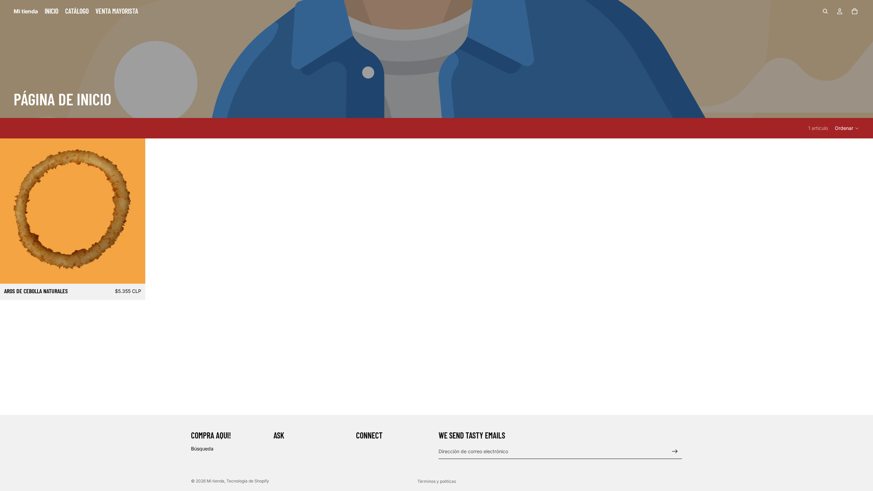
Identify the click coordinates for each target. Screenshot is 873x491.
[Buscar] (825, 11)
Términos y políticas (436, 481)
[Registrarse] (675, 451)
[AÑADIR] (135, 273)
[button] (847, 128)
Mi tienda (215, 480)
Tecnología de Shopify (247, 480)
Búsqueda (202, 448)
